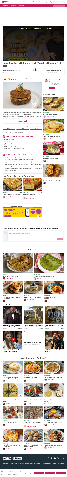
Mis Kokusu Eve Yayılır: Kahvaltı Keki (31, 195)
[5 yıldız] (57, 73)
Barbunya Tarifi (21, 5)
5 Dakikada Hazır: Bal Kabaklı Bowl (53, 445)
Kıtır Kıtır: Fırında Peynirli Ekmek (52, 114)
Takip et (52, 88)
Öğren (34, 1)
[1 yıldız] (48, 73)
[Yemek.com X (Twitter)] (58, 458)
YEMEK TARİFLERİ (11, 69)
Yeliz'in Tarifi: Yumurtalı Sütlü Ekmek (53, 180)
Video (19, 1)
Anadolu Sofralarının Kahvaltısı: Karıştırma (52, 298)
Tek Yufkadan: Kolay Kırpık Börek (53, 377)
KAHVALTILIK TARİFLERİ (21, 69)
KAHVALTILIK (5, 192)
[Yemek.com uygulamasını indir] (7, 458)
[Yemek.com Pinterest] (63, 458)
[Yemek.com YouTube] (55, 458)
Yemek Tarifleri (13, 1)
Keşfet (39, 1)
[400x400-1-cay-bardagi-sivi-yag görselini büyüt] (23, 149)
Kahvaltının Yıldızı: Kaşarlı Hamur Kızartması (32, 378)
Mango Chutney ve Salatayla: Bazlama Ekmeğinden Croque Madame (11, 378)
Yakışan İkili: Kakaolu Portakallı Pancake (52, 400)
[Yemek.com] (5, 2)
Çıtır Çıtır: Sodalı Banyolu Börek (11, 194)
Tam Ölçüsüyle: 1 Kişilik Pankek (32, 297)
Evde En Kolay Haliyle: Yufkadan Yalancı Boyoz (11, 298)
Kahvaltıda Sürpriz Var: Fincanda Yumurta (32, 400)
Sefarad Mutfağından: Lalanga (51, 136)
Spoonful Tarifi (13, 5)
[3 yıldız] (53, 73)
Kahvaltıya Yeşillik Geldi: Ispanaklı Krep (44, 276)
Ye (31, 1)
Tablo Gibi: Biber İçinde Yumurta (53, 422)
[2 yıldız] (50, 73)
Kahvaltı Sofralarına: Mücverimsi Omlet (11, 400)
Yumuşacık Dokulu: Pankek (10, 422)
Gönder (60, 238)
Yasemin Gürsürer (53, 79)
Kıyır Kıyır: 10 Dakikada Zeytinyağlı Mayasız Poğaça (33, 445)
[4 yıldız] (55, 73)
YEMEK (4, 69)
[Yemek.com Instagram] (48, 458)
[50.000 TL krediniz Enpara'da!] (22, 212)
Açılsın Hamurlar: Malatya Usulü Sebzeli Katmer (32, 423)
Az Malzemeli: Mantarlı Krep (10, 276)
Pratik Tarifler (5, 5)
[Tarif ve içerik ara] (51, 2)
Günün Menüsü (26, 1)
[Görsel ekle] (62, 233)
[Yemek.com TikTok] (51, 458)
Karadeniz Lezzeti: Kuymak (50, 158)
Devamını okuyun (52, 86)
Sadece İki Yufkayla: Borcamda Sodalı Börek (11, 445)
